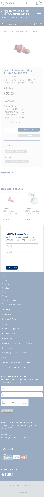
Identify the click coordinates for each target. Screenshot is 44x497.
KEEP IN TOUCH (12, 268)
